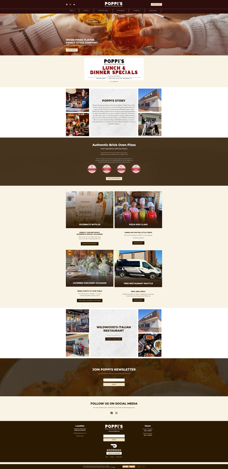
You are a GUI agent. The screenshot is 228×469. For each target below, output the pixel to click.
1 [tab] (110, 81)
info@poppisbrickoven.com (79, 433)
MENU (71, 10)
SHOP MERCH (120, 10)
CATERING (136, 10)
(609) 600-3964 (80, 436)
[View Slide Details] (114, 69)
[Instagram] (70, 4)
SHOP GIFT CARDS (103, 10)
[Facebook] (66, 4)
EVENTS (86, 10)
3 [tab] (113, 81)
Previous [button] (86, 68)
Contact (112, 457)
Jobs (107, 457)
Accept (125, 466)
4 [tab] (114, 81)
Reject (132, 466)
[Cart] (74, 4)
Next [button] (142, 68)
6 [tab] (117, 81)
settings (113, 467)
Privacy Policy (119, 457)
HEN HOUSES (153, 10)
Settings (138, 466)
